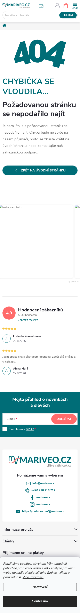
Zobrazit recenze (28, 320)
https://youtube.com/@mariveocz (43, 511)
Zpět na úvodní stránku (43, 170)
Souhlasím (40, 601)
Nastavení (40, 587)
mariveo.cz (43, 497)
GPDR (30, 429)
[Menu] (74, 5)
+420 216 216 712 (43, 490)
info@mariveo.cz (43, 483)
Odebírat (64, 419)
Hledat (68, 15)
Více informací (33, 577)
